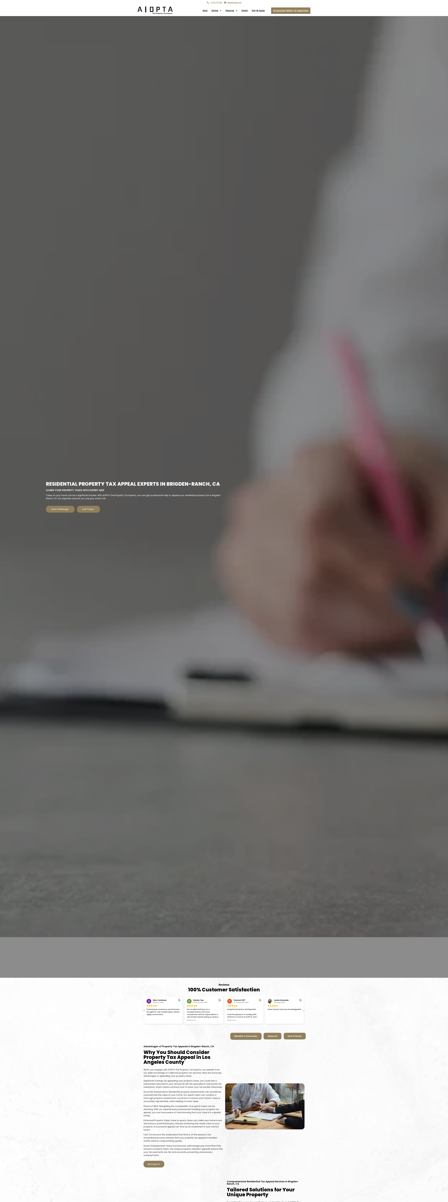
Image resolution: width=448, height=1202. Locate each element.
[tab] (245, 1036)
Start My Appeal (258, 10)
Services (215, 10)
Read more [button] (151, 1020)
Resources (230, 10)
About (205, 10)
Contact (244, 10)
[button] (304, 1010)
